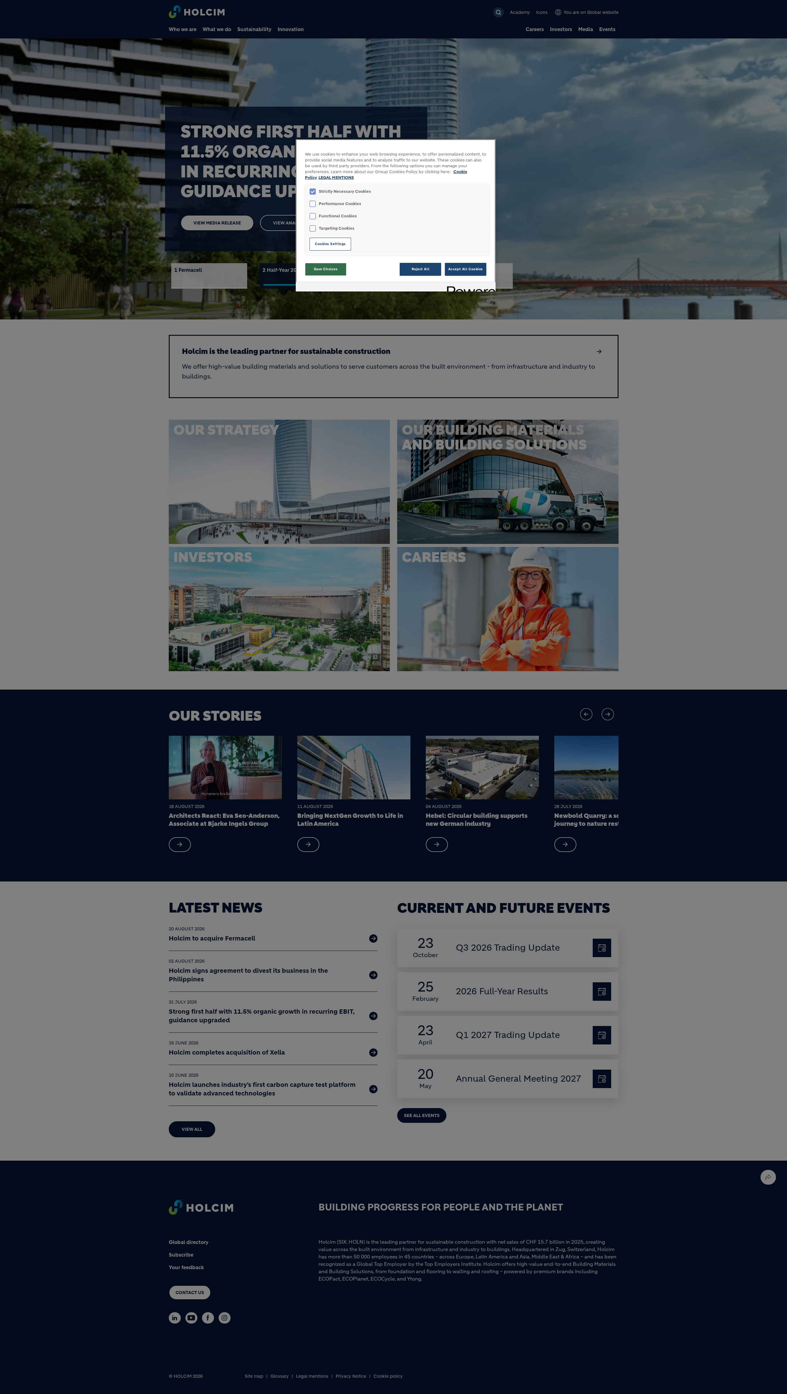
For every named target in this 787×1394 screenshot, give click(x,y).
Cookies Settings (330, 244)
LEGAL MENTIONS (336, 177)
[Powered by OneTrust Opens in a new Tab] (469, 287)
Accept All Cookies (465, 269)
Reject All (421, 269)
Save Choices (326, 269)
